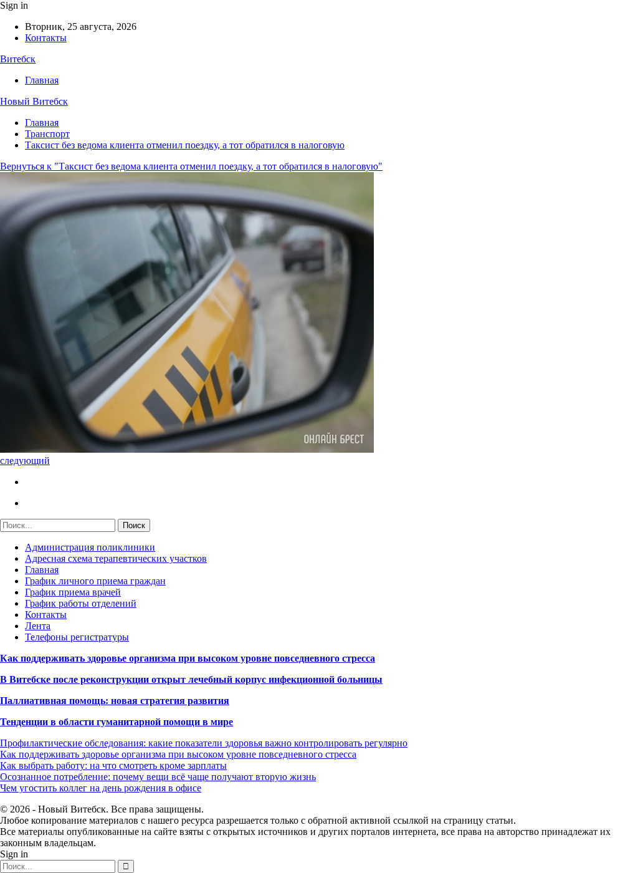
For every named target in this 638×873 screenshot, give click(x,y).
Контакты (46, 37)
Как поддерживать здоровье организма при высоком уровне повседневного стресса (187, 658)
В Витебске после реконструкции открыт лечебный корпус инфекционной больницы (191, 679)
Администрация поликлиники (90, 547)
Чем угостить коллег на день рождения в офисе (100, 788)
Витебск (18, 59)
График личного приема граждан (95, 581)
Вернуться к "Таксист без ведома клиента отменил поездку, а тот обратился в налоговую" (191, 166)
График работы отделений (80, 603)
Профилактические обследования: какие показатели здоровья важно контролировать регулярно (203, 743)
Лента (37, 625)
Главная (42, 80)
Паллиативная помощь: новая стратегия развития (114, 700)
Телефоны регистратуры (77, 637)
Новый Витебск (34, 101)
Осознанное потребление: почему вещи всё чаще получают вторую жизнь (158, 776)
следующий (25, 460)
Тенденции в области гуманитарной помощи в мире (116, 721)
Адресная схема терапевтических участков (116, 558)
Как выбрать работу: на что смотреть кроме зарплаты (113, 765)
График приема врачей (73, 592)
